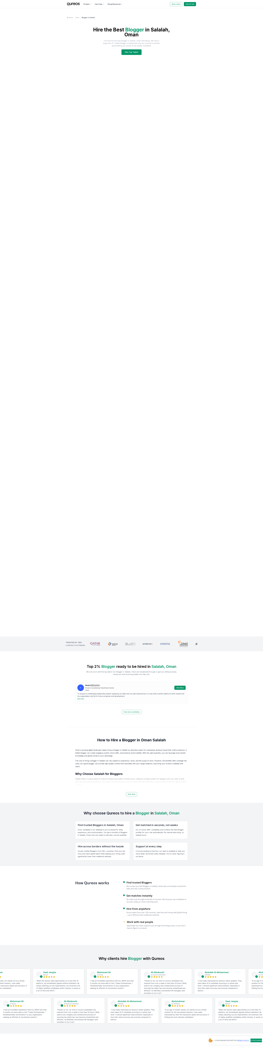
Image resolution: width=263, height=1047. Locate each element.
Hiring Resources (114, 4)
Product (86, 4)
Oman (77, 17)
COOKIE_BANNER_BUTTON (256, 1040)
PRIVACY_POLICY (243, 1040)
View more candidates (131, 712)
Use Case (98, 4)
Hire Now (180, 688)
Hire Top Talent (131, 52)
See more (80, 699)
